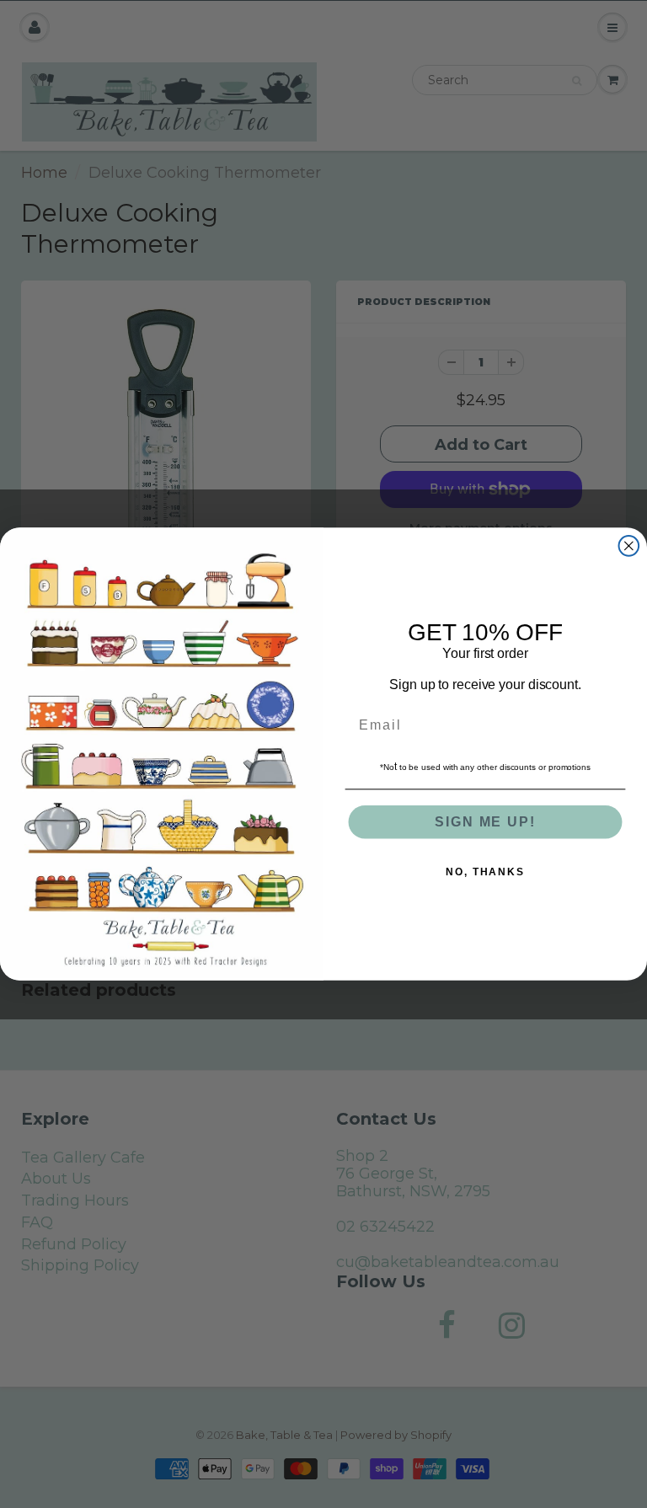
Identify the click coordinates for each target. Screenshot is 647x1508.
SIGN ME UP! (485, 822)
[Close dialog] (629, 546)
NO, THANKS (485, 872)
